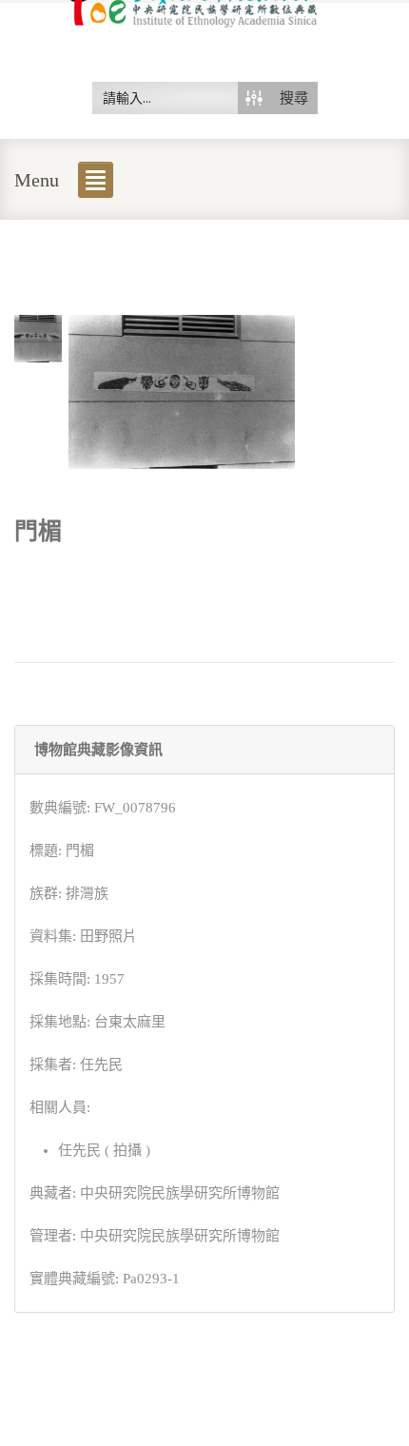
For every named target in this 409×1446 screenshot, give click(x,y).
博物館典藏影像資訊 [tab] (98, 749)
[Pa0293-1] (38, 336)
